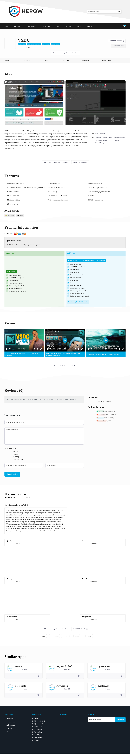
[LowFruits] (10, 687)
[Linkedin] (75, 719)
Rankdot (37, 740)
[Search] (119, 11)
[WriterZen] (93, 687)
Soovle (18, 666)
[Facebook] (62, 719)
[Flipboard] (66, 719)
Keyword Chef (64, 666)
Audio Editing (107, 137)
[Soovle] (10, 668)
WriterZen (103, 685)
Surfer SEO (38, 738)
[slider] (13, 349)
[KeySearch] (52, 687)
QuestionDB (104, 666)
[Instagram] (71, 719)
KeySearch (62, 685)
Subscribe (120, 720)
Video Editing (99, 143)
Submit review (12, 474)
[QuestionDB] (93, 668)
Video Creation (100, 133)
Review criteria (10, 448)
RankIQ (37, 735)
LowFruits (20, 685)
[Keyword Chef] (52, 668)
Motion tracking (119, 137)
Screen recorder (101, 140)
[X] (80, 719)
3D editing (98, 137)
